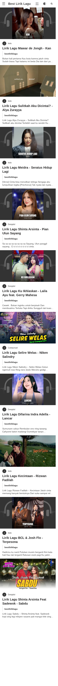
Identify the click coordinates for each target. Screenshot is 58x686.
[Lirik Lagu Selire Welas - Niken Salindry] (28, 327)
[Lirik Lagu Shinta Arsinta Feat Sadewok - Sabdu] (28, 574)
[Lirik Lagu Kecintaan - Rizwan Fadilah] (28, 451)
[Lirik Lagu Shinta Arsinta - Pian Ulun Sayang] (28, 204)
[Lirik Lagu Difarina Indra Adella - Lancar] (28, 389)
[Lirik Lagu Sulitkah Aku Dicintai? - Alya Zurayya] (28, 81)
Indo (10, 43)
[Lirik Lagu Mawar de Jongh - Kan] (28, 23)
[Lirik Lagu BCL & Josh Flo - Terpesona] (28, 513)
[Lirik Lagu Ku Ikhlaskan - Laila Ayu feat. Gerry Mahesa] (28, 266)
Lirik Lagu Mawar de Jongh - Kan (26, 48)
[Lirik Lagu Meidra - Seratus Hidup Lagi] (28, 142)
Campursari (13, 348)
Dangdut (11, 224)
